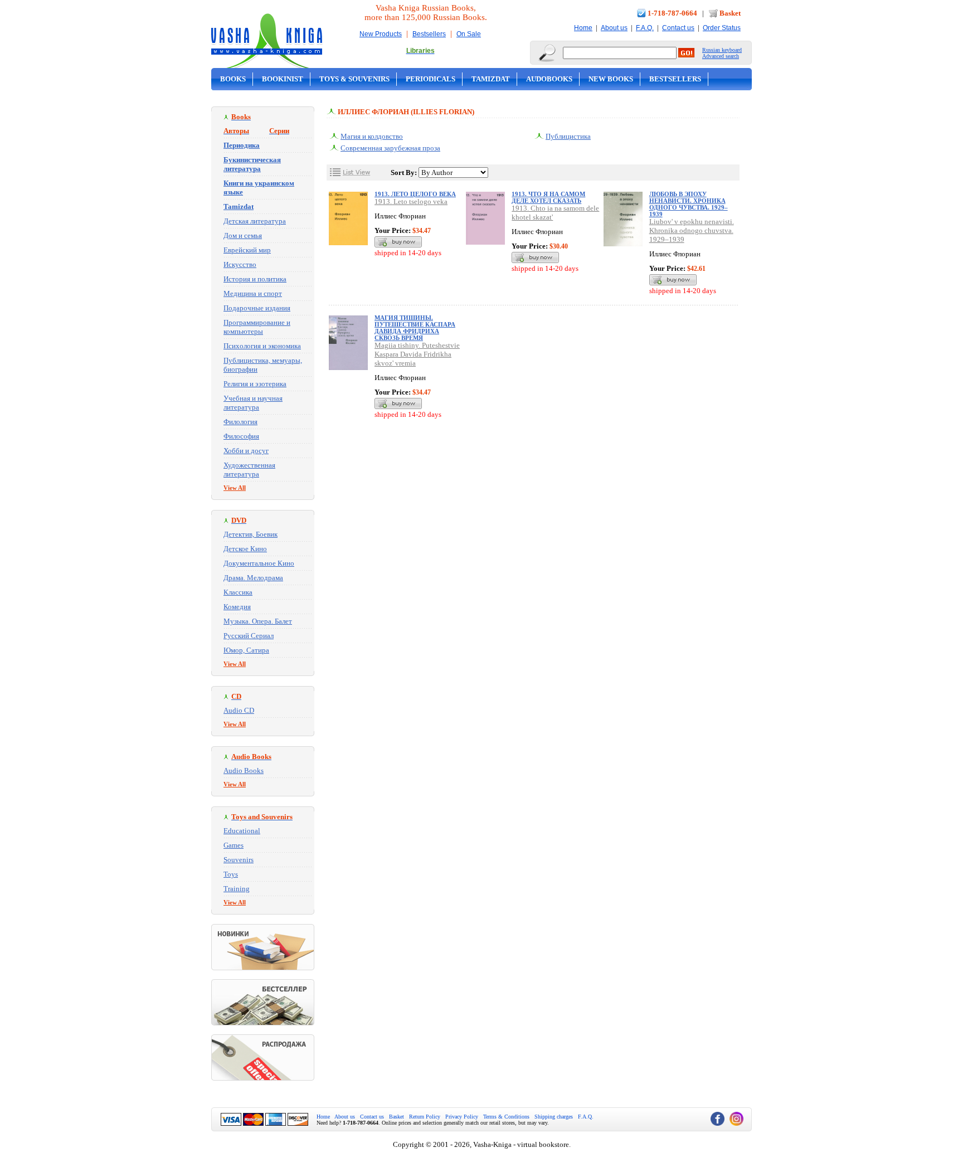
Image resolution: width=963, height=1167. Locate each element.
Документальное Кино (258, 563)
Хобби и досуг (246, 450)
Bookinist (282, 79)
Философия (241, 436)
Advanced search (720, 56)
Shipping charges (553, 1116)
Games (233, 845)
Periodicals (430, 79)
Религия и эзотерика (254, 384)
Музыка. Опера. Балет (257, 621)
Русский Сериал (248, 635)
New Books (610, 79)
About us (614, 28)
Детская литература (254, 221)
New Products (380, 34)
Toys (230, 874)
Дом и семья (242, 235)
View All (234, 487)
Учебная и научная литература (253, 402)
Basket (730, 13)
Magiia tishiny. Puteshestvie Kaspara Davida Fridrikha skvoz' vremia (417, 354)
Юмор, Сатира (246, 650)
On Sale (468, 34)
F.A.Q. (645, 28)
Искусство (239, 264)
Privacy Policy (461, 1116)
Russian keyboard (722, 50)
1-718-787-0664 (672, 13)
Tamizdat (490, 79)
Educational (241, 830)
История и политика (254, 279)
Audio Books (243, 770)
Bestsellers (429, 34)
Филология (240, 421)
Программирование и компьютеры (256, 326)
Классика (237, 592)
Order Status (722, 28)
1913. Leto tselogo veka (411, 201)
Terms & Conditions (506, 1116)
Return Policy (424, 1116)
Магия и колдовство (372, 136)
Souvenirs (238, 859)
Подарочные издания (256, 308)
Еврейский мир (247, 250)
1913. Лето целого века (415, 194)
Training (236, 888)
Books (233, 79)
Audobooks (549, 79)
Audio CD (238, 710)
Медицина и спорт (252, 293)
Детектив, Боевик (250, 534)
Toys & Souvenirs (354, 79)
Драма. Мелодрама (253, 577)
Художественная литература (249, 469)
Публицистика (568, 136)
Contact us (678, 28)
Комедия (237, 606)
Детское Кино (245, 548)
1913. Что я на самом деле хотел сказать (548, 197)
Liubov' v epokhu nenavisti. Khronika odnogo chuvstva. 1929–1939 (691, 230)
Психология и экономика (262, 346)
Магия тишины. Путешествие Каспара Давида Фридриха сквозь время (414, 327)
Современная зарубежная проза (390, 148)
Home (583, 28)
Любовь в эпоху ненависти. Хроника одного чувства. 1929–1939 (688, 204)
